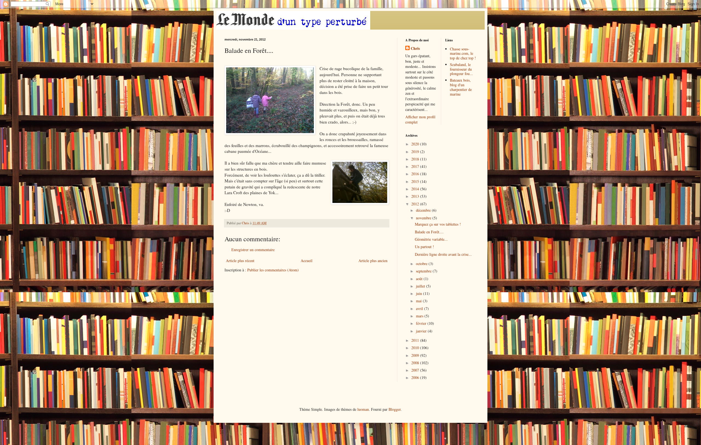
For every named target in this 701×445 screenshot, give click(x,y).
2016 (415, 173)
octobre (422, 263)
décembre (424, 210)
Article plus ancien (372, 260)
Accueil (306, 260)
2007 (415, 370)
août (420, 278)
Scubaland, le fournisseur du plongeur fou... (461, 69)
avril (420, 308)
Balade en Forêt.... (429, 231)
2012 (415, 203)
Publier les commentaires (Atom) (273, 269)
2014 (415, 188)
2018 (415, 159)
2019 (415, 151)
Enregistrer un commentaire (253, 249)
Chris (415, 48)
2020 (415, 144)
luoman (363, 409)
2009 (415, 355)
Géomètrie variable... (431, 239)
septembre (424, 271)
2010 (415, 347)
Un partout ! (424, 246)
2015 (415, 181)
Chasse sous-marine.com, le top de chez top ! (463, 53)
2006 (415, 377)
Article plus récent (240, 260)
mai (419, 300)
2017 (415, 166)
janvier (422, 331)
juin (419, 293)
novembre (424, 217)
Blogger (395, 409)
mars (420, 315)
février (421, 323)
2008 (415, 362)
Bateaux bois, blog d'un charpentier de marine (461, 86)
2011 (415, 340)
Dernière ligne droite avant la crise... (443, 254)
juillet (421, 286)
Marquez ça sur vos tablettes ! (438, 224)
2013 (415, 196)
